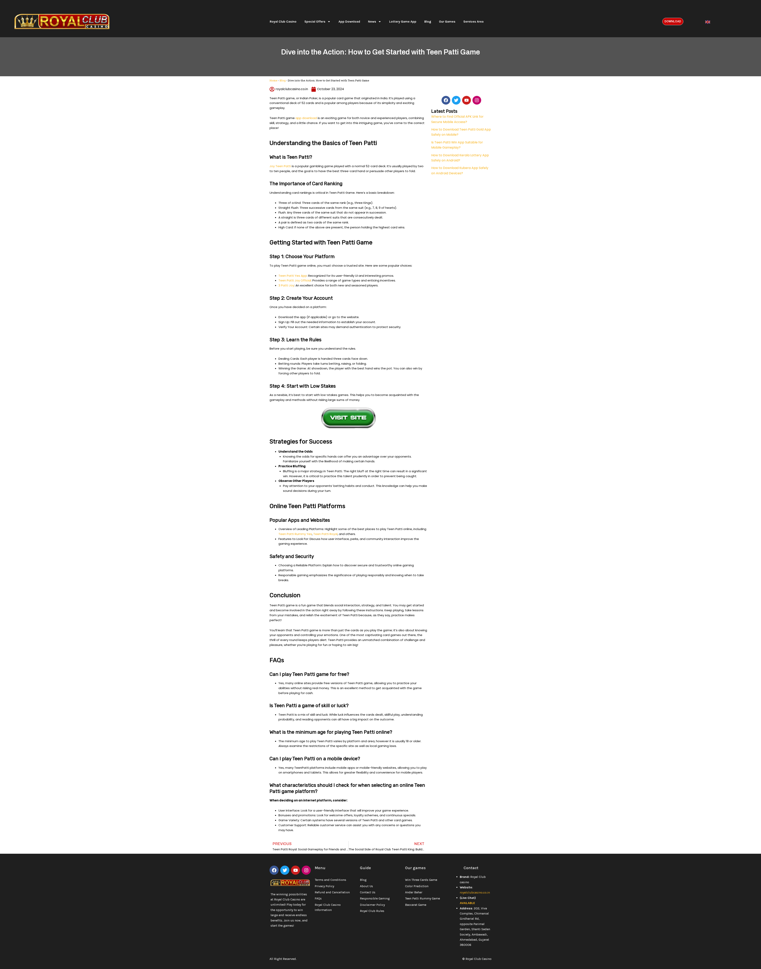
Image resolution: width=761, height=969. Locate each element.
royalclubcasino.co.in (475, 892)
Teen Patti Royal (325, 534)
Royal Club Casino (283, 21)
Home (273, 80)
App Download (349, 21)
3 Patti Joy (286, 285)
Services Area (473, 21)
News (372, 21)
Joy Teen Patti (280, 166)
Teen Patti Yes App (292, 276)
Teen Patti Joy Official (294, 280)
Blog (427, 21)
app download (306, 118)
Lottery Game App (402, 21)
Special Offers (314, 21)
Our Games (447, 21)
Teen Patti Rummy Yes (295, 534)
